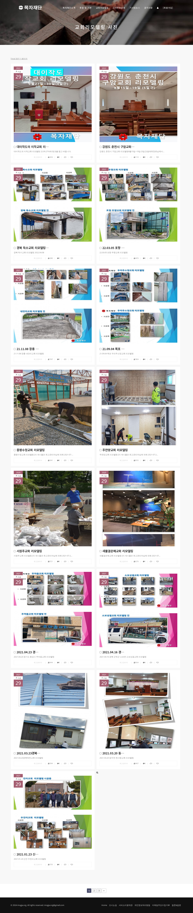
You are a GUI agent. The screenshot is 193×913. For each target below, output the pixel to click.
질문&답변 (176, 905)
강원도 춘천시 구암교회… (118, 146)
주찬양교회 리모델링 (115, 450)
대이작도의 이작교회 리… (33, 146)
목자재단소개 (69, 7)
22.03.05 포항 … (113, 248)
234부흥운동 (119, 7)
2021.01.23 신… (27, 854)
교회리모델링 (102, 7)
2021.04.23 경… (27, 652)
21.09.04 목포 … (113, 349)
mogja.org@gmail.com (54, 905)
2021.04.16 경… (113, 652)
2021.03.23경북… (28, 753)
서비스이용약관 (126, 905)
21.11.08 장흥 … (28, 349)
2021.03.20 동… (113, 753)
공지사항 (148, 7)
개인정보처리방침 (142, 905)
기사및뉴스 (135, 7)
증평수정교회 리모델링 (31, 450)
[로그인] (158, 7)
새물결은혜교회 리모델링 (117, 551)
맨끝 (104, 890)
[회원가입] (168, 7)
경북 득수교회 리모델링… (33, 248)
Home (104, 905)
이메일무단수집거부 (161, 905)
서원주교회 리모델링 (29, 551)
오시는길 (113, 905)
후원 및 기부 (86, 7)
